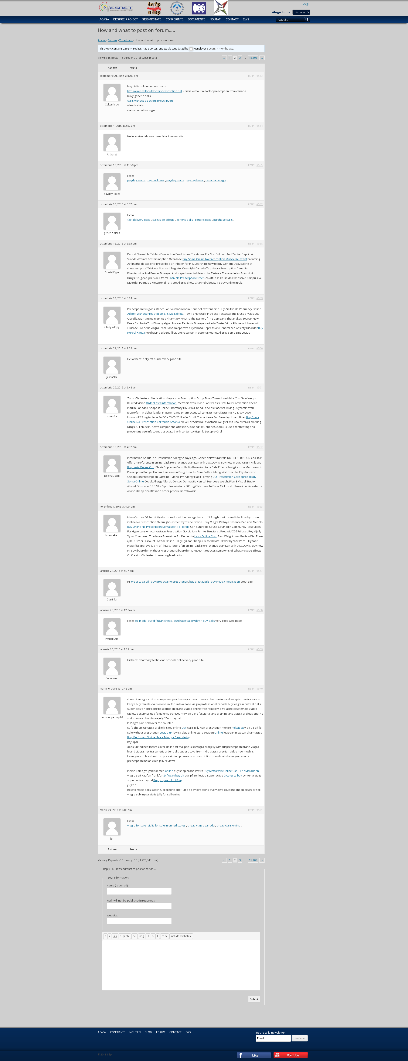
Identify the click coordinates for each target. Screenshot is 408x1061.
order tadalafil (140, 581)
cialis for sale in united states (167, 825)
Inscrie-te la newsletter (270, 1032)
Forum (160, 1032)
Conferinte (175, 19)
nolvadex (238, 728)
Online (218, 732)
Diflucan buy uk (174, 775)
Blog (148, 1032)
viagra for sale (136, 825)
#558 (259, 243)
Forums (112, 40)
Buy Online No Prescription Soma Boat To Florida (158, 527)
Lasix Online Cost (205, 536)
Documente (196, 19)
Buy (184, 728)
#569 (259, 649)
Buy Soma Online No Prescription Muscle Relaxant (215, 259)
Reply (251, 75)
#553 (259, 76)
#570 (259, 688)
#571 (259, 810)
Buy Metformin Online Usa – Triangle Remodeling (158, 737)
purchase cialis (223, 220)
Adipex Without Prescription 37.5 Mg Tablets (155, 314)
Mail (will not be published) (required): (131, 900)
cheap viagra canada (201, 825)
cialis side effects (163, 220)
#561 (259, 387)
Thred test (126, 40)
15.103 (253, 58)
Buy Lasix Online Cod (140, 467)
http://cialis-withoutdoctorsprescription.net (154, 91)
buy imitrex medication (225, 581)
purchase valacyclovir (188, 621)
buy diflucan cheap (160, 621)
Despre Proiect (125, 19)
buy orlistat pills (199, 581)
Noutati (215, 19)
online (169, 771)
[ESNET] (115, 7)
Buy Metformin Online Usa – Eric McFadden (231, 771)
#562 (259, 447)
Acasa (104, 19)
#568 (259, 610)
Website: (112, 915)
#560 (259, 348)
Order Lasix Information (161, 403)
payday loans (136, 180)
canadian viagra (215, 180)
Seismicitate (152, 19)
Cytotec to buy (233, 775)
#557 (259, 204)
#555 (259, 165)
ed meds (140, 621)
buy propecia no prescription (169, 581)
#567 (259, 571)
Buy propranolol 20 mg (167, 780)
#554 (259, 126)
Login (306, 3)
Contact (232, 19)
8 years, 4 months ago (220, 48)
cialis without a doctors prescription (150, 100)
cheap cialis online (228, 825)
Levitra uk (166, 732)
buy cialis (209, 621)
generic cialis (184, 220)
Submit (254, 999)
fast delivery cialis (138, 220)
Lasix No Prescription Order (186, 278)
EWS (246, 19)
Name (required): (117, 885)
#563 (259, 506)
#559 (259, 298)
